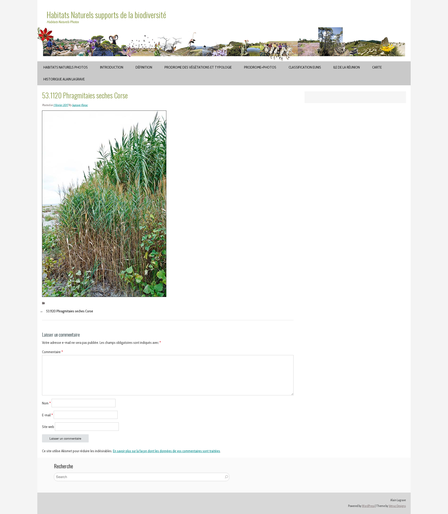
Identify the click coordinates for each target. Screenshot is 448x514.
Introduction (111, 67)
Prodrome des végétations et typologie (198, 67)
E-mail (47, 415)
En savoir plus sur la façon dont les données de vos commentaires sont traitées (166, 451)
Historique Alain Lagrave (64, 79)
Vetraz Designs (397, 506)
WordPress (368, 506)
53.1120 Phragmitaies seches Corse (69, 311)
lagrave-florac (80, 105)
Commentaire (52, 352)
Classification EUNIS (305, 67)
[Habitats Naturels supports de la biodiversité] (224, 30)
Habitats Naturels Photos (65, 67)
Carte (377, 67)
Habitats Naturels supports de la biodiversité (106, 15)
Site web (48, 427)
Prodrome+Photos (260, 67)
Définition (144, 67)
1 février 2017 (60, 105)
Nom (46, 403)
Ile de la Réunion (346, 67)
